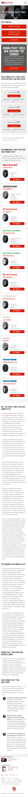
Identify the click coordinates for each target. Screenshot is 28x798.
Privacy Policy (16, 778)
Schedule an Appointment (14, 33)
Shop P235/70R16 (14, 96)
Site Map (3, 778)
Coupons (14, 40)
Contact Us (3, 780)
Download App (11, 770)
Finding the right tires (8, 413)
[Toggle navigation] (25, 3)
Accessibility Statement (17, 780)
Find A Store (14, 26)
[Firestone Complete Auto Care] (7, 3)
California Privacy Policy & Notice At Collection (10, 784)
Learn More (10, 760)
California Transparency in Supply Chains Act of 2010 (11, 782)
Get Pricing (16, 179)
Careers (9, 780)
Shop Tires (14, 68)
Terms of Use (9, 778)
